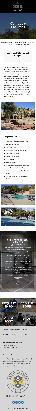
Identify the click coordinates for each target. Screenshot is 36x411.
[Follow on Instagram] (17, 284)
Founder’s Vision (6, 42)
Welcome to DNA (20, 42)
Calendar (27, 45)
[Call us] (19, 284)
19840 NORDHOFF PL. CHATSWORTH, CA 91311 (18, 275)
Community (18, 45)
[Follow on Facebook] (13, 402)
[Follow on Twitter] (19, 402)
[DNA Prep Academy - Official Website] (18, 6)
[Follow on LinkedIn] (22, 402)
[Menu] (2, 6)
